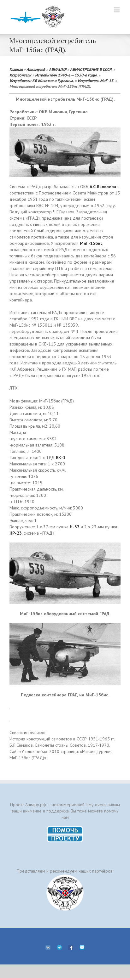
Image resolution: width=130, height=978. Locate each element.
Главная (16, 69)
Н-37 (75, 527)
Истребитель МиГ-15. (96, 80)
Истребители (20, 74)
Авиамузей (36, 69)
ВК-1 (61, 457)
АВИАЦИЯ (57, 69)
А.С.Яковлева (103, 186)
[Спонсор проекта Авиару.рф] (65, 892)
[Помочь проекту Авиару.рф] (65, 828)
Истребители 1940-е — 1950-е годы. (66, 74)
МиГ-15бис (91, 243)
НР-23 (15, 533)
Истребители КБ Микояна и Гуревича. (41, 80)
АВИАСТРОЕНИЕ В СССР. (91, 69)
